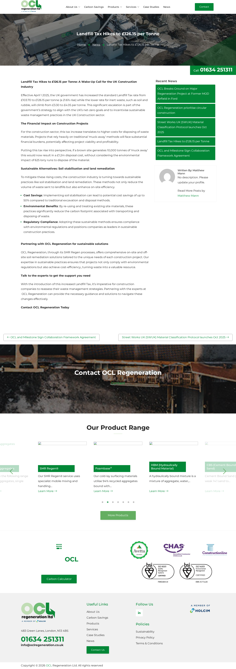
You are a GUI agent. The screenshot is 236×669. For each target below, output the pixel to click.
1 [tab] (102, 502)
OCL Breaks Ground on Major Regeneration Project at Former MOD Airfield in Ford (183, 93)
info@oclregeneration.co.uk (42, 645)
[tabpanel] (118, 468)
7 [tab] (133, 502)
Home (81, 44)
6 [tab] (128, 502)
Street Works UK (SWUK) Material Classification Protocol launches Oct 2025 (182, 127)
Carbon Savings (94, 6)
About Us (71, 6)
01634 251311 (213, 69)
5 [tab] (123, 502)
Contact (204, 6)
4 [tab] (118, 502)
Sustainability (145, 631)
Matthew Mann (188, 195)
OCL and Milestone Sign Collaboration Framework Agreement (183, 153)
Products (113, 6)
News (166, 6)
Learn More (46, 491)
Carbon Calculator (59, 579)
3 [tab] (113, 502)
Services (131, 6)
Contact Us (98, 649)
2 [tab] (108, 502)
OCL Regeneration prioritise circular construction (181, 110)
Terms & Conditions (149, 643)
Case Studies (151, 6)
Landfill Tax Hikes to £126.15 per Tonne (183, 141)
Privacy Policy (145, 637)
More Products (118, 515)
